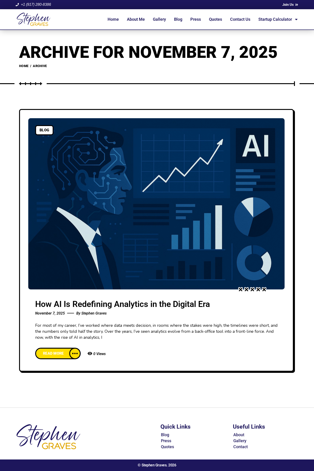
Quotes (215, 19)
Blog (178, 19)
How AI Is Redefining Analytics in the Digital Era (122, 304)
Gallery (159, 19)
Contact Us (240, 19)
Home (113, 19)
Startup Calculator (275, 19)
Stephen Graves (94, 313)
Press (195, 19)
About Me (136, 19)
